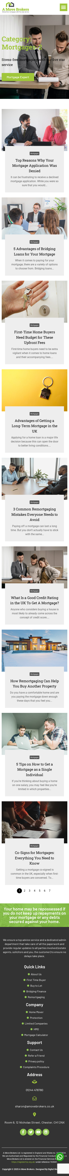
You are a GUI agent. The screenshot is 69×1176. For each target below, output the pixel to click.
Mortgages (34, 153)
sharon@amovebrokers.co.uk (34, 1106)
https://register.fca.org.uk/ (23, 1162)
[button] (63, 7)
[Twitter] (30, 1132)
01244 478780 (34, 1090)
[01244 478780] (34, 1082)
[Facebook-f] (23, 1132)
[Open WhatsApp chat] (60, 1156)
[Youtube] (38, 1132)
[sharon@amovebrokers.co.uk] (34, 1098)
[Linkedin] (46, 1132)
